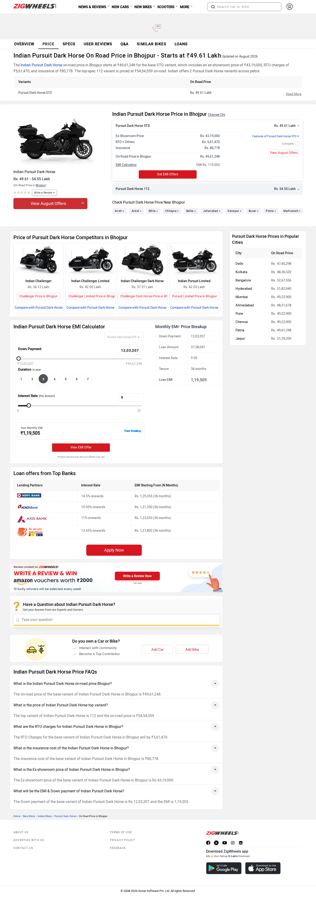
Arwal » (136, 211)
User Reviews (98, 44)
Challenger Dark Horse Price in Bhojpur (147, 296)
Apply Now (114, 550)
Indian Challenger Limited (90, 281)
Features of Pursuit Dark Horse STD (275, 136)
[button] (213, 7)
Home (16, 816)
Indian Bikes (45, 816)
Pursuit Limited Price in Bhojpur (194, 296)
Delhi (239, 264)
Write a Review (43, 192)
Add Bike (192, 649)
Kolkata (241, 272)
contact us (23, 848)
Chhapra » (172, 211)
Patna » (271, 211)
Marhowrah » (292, 211)
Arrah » (119, 211)
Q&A (125, 44)
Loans (181, 44)
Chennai (241, 322)
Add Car (157, 649)
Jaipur (240, 338)
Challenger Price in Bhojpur (38, 296)
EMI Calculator (126, 165)
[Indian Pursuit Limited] (194, 259)
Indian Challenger (38, 281)
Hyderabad (243, 289)
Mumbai (241, 297)
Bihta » (153, 211)
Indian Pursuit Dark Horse (41, 65)
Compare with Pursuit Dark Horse (38, 308)
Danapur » (234, 211)
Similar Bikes (151, 44)
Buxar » (253, 211)
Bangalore (243, 280)
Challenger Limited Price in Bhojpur (93, 296)
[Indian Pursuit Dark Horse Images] (60, 139)
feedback (118, 848)
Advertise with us (28, 840)
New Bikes (29, 816)
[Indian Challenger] (38, 259)
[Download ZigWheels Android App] (224, 868)
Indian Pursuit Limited (194, 281)
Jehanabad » (211, 211)
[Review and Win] (116, 577)
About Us (21, 832)
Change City (216, 115)
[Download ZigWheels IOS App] (263, 868)
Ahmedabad (244, 305)
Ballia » (191, 211)
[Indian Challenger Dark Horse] (142, 259)
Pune (239, 313)
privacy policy (122, 840)
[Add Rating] (22, 193)
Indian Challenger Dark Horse (142, 281)
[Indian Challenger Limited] (90, 259)
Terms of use (121, 832)
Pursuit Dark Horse (65, 816)
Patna (239, 330)
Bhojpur (40, 185)
